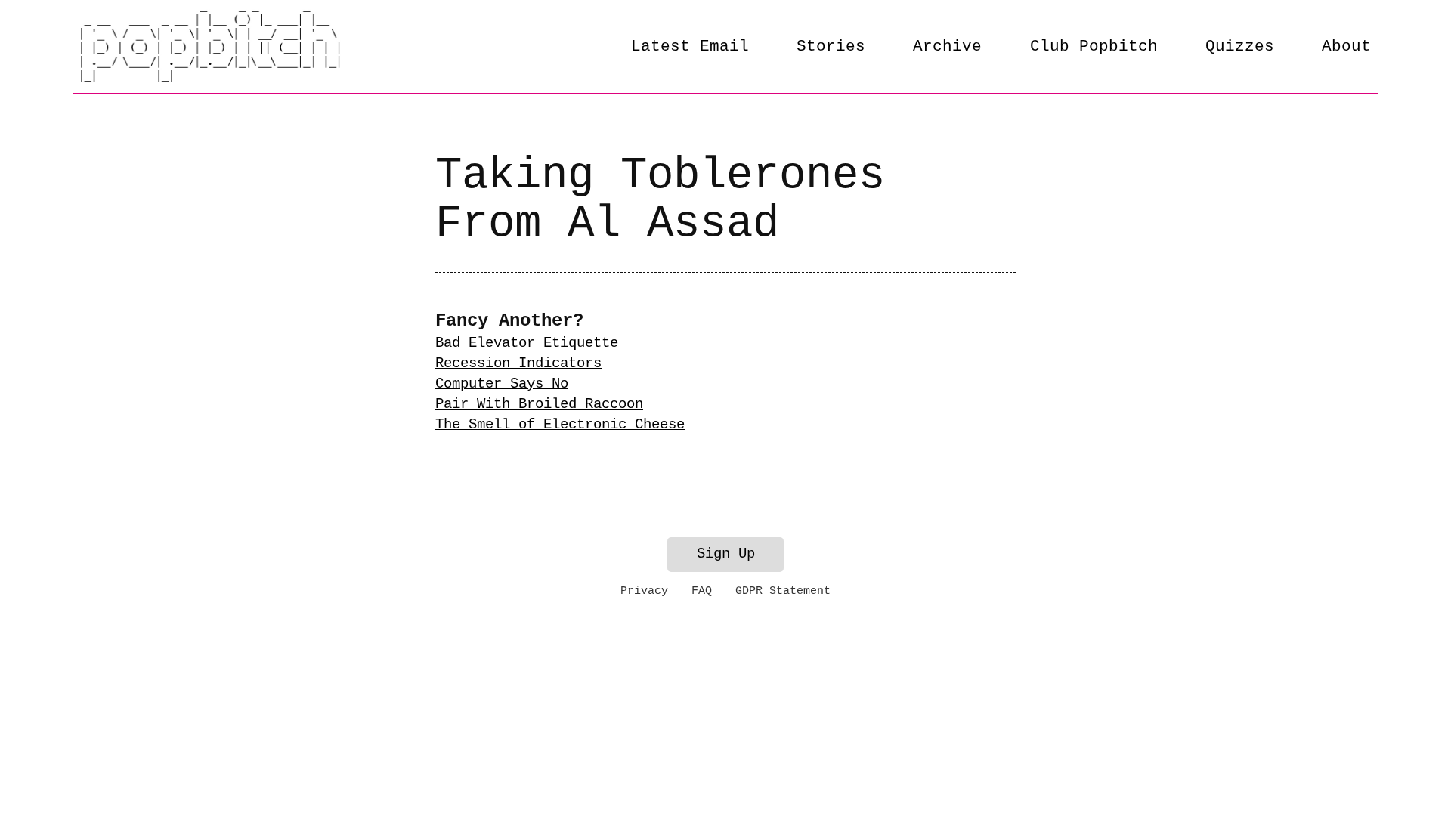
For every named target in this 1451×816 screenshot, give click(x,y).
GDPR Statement (783, 591)
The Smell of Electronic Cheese (560, 424)
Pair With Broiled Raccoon (539, 404)
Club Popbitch (1094, 46)
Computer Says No (501, 384)
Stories (831, 46)
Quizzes (1239, 46)
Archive (947, 46)
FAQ (701, 591)
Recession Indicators (518, 363)
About (1346, 46)
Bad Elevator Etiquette (526, 343)
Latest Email (690, 46)
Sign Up (726, 554)
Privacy (644, 591)
